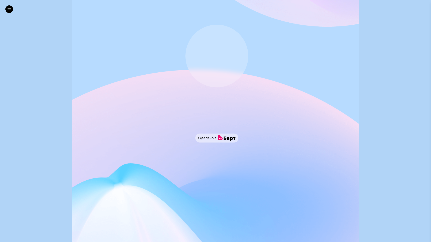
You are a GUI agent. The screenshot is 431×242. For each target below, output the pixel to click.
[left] (9, 9)
